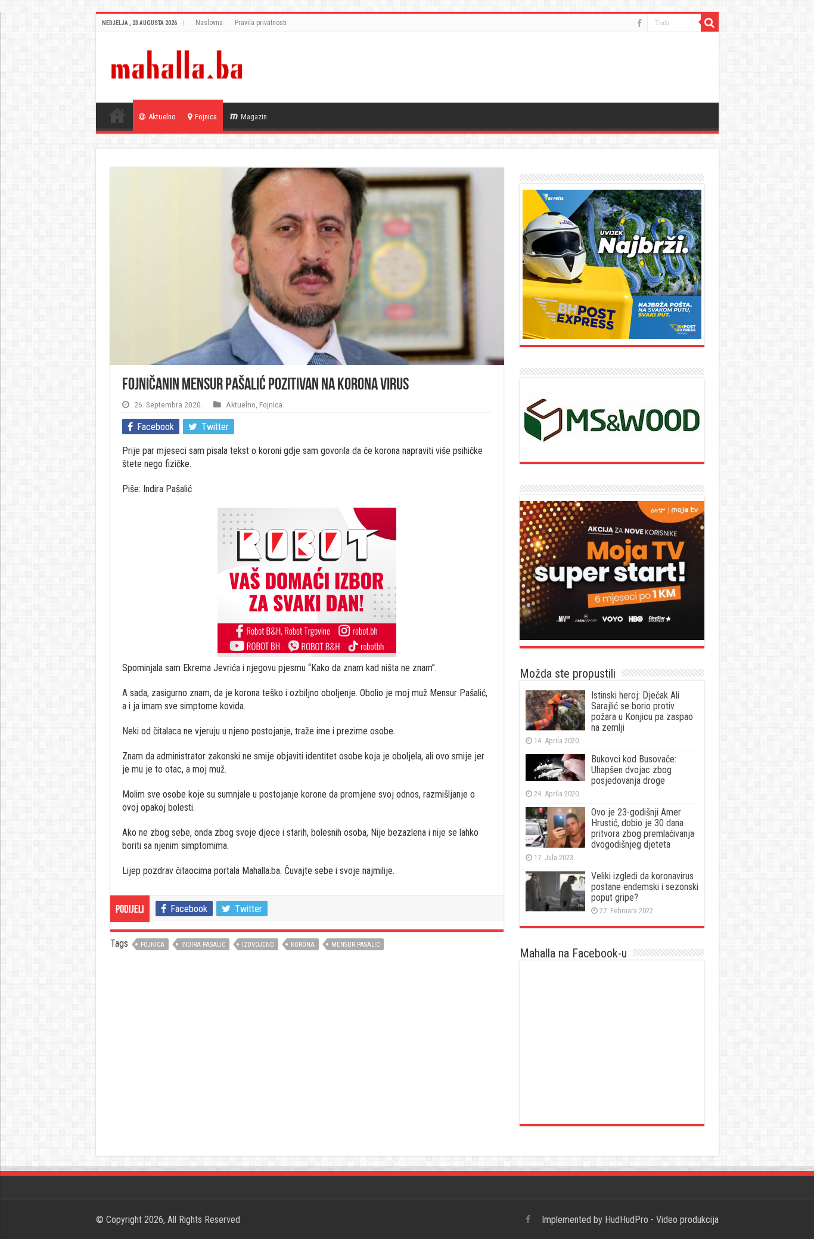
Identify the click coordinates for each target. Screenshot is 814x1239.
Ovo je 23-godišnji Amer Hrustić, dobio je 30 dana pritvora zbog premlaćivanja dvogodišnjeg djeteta (642, 828)
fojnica (152, 944)
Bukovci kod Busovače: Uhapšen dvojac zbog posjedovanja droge (633, 769)
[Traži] (710, 23)
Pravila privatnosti (261, 22)
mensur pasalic (355, 944)
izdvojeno (258, 944)
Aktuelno (162, 116)
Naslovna (209, 22)
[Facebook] (639, 23)
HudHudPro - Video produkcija (662, 1219)
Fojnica (206, 116)
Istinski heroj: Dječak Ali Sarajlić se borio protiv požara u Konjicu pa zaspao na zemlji (642, 711)
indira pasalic (203, 944)
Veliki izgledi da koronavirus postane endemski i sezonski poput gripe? (644, 886)
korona (303, 944)
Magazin (254, 116)
